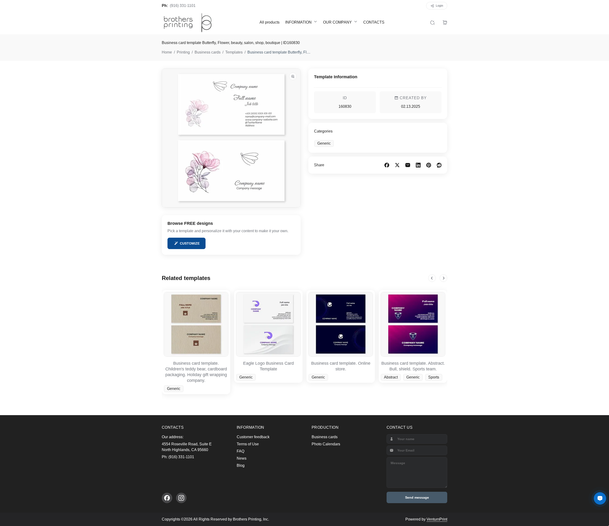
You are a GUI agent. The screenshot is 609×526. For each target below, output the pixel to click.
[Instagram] (181, 498)
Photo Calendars (326, 444)
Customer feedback (253, 437)
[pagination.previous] (432, 278)
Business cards (325, 437)
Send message (417, 497)
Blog (241, 465)
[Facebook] (167, 498)
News (241, 458)
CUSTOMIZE (190, 243)
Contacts (373, 22)
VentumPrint (437, 519)
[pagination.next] (443, 278)
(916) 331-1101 (183, 6)
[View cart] (444, 22)
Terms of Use (248, 444)
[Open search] (432, 22)
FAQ (240, 451)
